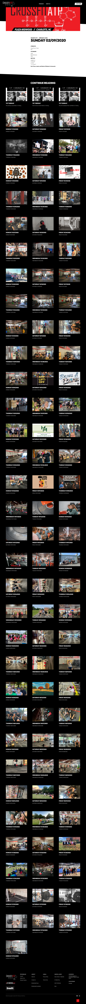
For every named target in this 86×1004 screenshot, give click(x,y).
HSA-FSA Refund (57, 983)
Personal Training (23, 980)
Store (55, 986)
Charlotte (70, 983)
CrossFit (21, 976)
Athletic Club (22, 978)
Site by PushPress (21, 995)
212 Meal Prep (57, 979)
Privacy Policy (45, 976)
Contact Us (34, 979)
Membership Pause (35, 983)
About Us (33, 976)
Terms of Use (45, 979)
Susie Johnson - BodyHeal (59, 976)
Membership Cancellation (36, 986)
